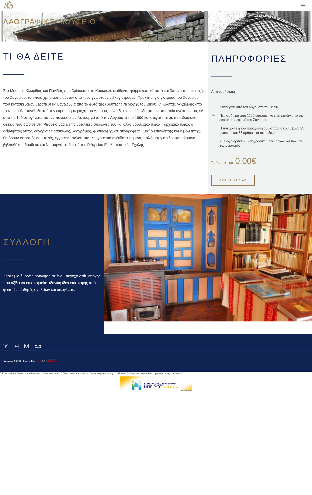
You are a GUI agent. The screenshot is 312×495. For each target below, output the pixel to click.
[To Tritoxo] (26, 6)
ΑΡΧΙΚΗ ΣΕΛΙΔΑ (233, 182)
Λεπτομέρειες (223, 94)
